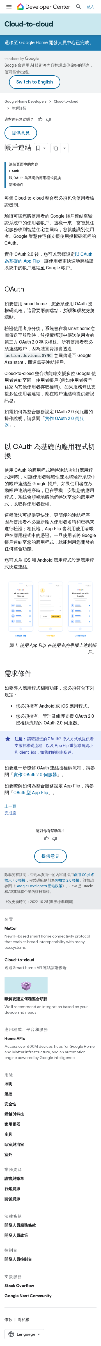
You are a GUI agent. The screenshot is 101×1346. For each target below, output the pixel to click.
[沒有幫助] (48, 119)
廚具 (8, 1134)
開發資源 (12, 1198)
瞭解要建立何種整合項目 (26, 998)
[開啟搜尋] (78, 6)
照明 (8, 1083)
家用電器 (12, 1124)
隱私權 (23, 1319)
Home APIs (14, 1038)
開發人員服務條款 (20, 1225)
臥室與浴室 (14, 1144)
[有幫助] (40, 119)
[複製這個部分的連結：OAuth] (29, 289)
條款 (8, 1319)
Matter (10, 928)
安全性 (10, 1103)
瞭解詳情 (19, 108)
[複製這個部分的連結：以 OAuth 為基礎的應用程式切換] (16, 456)
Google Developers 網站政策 (38, 886)
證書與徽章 (14, 1178)
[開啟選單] (9, 6)
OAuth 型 (30, 792)
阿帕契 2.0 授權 (67, 880)
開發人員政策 (16, 1235)
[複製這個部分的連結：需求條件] (37, 674)
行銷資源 (12, 1188)
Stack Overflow (19, 1285)
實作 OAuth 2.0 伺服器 (35, 774)
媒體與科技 (14, 1114)
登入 (90, 6)
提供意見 (21, 133)
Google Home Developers (25, 101)
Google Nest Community (28, 1295)
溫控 (8, 1093)
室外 (8, 1154)
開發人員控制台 (18, 1259)
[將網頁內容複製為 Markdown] (56, 148)
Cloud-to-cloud (28, 24)
